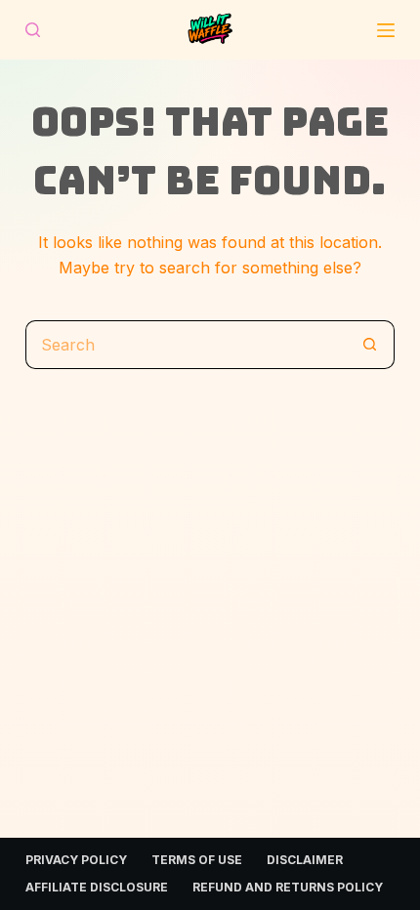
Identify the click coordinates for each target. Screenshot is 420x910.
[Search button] (370, 344)
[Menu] (386, 30)
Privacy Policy (76, 859)
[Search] (32, 29)
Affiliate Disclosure (96, 887)
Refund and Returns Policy (287, 887)
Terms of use (196, 859)
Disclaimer (305, 859)
